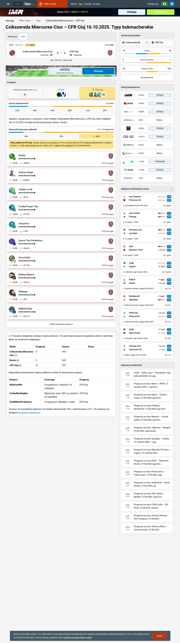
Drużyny (96, 4)
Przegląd (12, 37)
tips (29, 4)
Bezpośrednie (147, 77)
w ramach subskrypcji (29, 412)
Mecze (74, 4)
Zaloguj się (152, 4)
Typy (80, 4)
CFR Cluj (74, 51)
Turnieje (88, 4)
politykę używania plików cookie (78, 637)
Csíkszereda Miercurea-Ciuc (38, 51)
